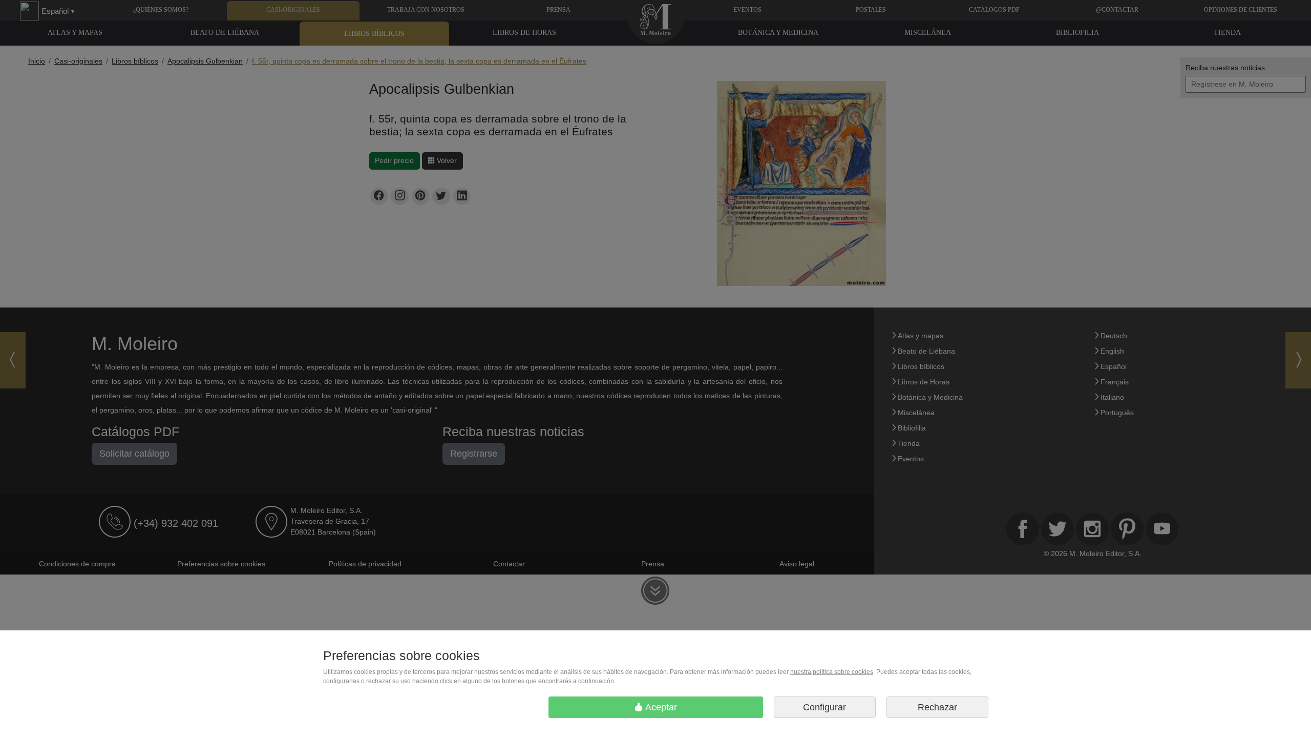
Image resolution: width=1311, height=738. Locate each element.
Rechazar (937, 707)
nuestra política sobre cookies (831, 671)
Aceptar (660, 707)
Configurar (824, 707)
